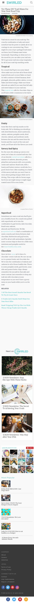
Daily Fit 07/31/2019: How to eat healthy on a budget (12, 532)
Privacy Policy (6, 569)
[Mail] (26, 599)
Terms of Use (6, 567)
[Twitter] (14, 599)
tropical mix (9, 90)
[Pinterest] (20, 599)
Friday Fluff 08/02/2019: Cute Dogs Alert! (11, 489)
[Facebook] (8, 599)
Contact (4, 577)
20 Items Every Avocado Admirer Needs (10, 538)
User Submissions (7, 579)
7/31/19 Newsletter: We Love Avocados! (11, 518)
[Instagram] (17, 587)
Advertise (4, 560)
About (3, 555)
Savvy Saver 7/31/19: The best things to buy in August (11, 504)
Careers (4, 557)
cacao (13, 254)
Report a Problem (8, 582)
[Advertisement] (17, 328)
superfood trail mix (9, 231)
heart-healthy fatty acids (12, 247)
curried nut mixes (18, 157)
